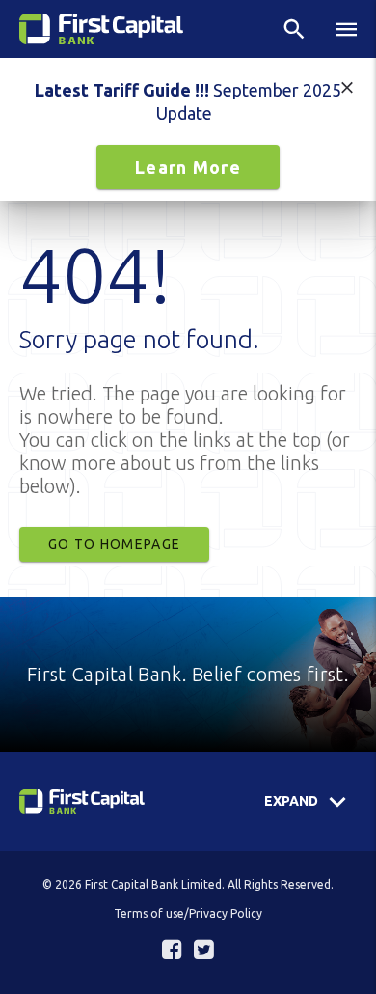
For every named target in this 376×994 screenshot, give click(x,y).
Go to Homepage (114, 544)
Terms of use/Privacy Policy (188, 913)
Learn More (188, 167)
